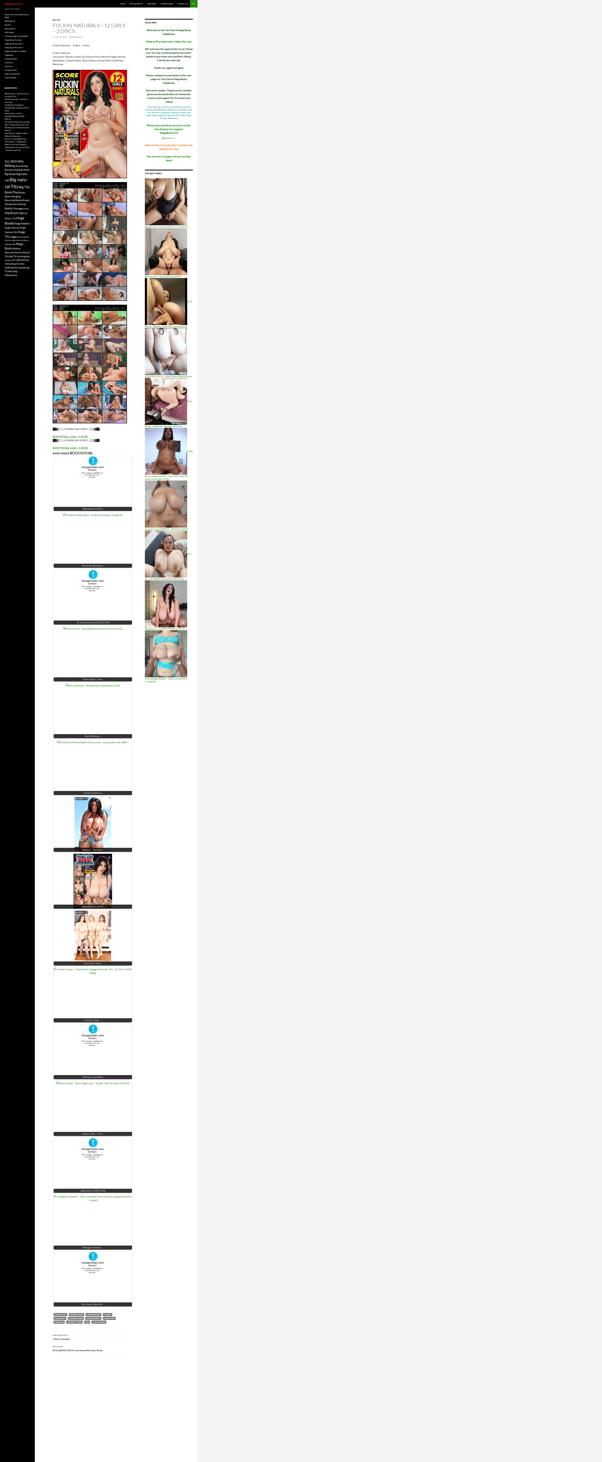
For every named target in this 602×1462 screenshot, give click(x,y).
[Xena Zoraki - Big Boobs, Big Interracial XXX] (166, 401)
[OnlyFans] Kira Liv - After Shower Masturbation (168, 376)
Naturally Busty (13, 252)
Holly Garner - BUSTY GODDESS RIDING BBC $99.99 (15, 116)
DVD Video (151, 4)
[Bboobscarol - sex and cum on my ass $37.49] (166, 201)
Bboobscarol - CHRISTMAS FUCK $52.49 (165, 628)
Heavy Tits (10, 218)
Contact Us (182, 4)
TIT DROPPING (20, 260)
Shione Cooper (75, 1322)
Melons (17, 248)
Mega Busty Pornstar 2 (14, 44)
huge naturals (12, 227)
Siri (87, 1322)
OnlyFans (9, 66)
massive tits (10, 244)
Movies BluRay (11, 59)
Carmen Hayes (93, 1315)
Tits (18, 263)
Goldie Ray (60, 1318)
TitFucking (10, 263)
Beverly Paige (77, 1315)
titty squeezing (21, 267)
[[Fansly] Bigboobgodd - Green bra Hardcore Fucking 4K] (166, 653)
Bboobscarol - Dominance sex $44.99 (163, 276)
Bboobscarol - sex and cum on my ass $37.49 (166, 226)
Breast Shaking (18, 203)
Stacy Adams (99, 1322)
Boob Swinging (13, 196)
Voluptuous (11, 274)
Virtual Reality (136, 4)
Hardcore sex (14, 213)
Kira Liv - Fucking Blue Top (15, 139)
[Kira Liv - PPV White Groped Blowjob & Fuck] (166, 553)
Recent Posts (11, 88)
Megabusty (77, 37)
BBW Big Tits (10, 21)
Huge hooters (22, 223)
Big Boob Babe (21, 169)
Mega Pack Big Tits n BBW (15, 51)
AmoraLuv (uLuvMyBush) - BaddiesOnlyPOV (166, 529)
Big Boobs (10, 174)
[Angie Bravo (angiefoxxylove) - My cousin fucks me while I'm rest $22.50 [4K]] (166, 451)
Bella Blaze (60, 1315)
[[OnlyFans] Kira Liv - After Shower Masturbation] (166, 351)
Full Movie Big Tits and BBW (16, 36)
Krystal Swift (93, 1318)
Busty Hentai (10, 28)
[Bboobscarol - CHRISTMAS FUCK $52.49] (166, 603)
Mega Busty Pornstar (13, 40)
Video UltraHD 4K (12, 74)
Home (122, 4)
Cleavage (17, 208)
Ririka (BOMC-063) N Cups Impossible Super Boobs (78, 1348)
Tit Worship (11, 271)
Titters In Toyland (61, 1337)
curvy (26, 208)
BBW (8, 165)
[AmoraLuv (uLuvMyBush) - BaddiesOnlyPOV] (166, 503)
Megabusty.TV (14, 3)
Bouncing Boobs (13, 200)
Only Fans (9, 62)
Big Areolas (18, 165)
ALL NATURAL (14, 161)
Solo (28, 256)
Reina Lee (59, 1322)
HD (26, 213)
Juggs (13, 236)
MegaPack (9, 55)
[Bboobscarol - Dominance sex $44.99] (166, 251)
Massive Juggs (10, 240)
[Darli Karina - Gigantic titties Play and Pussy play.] (166, 301)
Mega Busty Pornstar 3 (14, 47)
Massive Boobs (23, 237)
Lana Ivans (110, 1318)
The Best (8, 260)
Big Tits (56, 20)
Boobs (22, 192)
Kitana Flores (76, 1318)
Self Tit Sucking (17, 256)
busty (8, 208)
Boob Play (11, 192)
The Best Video (167, 4)
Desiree (108, 1315)
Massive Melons (22, 240)
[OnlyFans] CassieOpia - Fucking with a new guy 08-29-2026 (17, 108)
